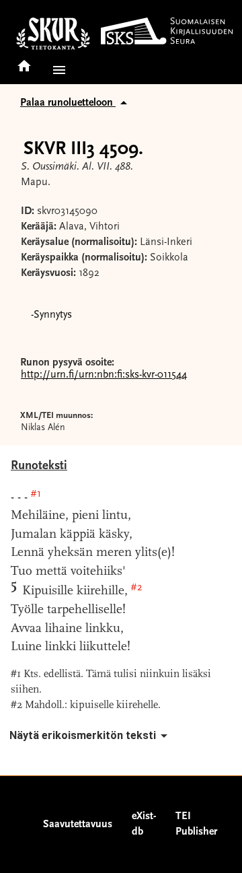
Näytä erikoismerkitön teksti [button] (82, 735)
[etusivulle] (24, 61)
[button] (56, 70)
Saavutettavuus (77, 824)
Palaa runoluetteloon (68, 103)
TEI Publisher (196, 824)
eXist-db (144, 824)
